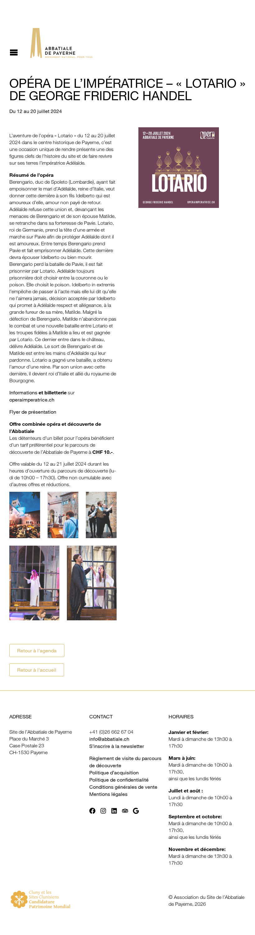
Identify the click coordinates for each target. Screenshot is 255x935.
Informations (24, 392)
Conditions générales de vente (123, 787)
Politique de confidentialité (119, 780)
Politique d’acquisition (114, 772)
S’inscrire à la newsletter (116, 746)
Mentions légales (108, 794)
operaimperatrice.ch (31, 400)
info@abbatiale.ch (109, 739)
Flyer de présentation (32, 412)
